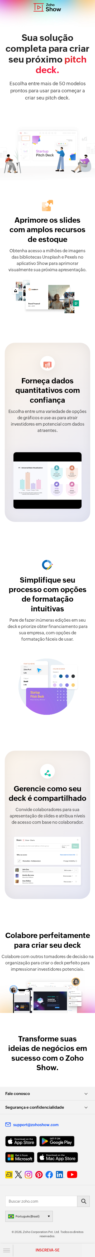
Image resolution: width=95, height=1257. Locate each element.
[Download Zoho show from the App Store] (21, 1141)
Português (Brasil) (27, 1216)
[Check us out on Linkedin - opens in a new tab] (60, 1174)
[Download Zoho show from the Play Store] (56, 1141)
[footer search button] (83, 1201)
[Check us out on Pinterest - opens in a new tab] (39, 1174)
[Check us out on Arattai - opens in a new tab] (9, 1174)
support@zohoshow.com (36, 1125)
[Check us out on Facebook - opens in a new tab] (49, 1174)
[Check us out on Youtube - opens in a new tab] (72, 1174)
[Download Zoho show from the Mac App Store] (57, 1157)
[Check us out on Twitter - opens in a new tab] (18, 1174)
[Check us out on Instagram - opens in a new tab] (28, 1174)
